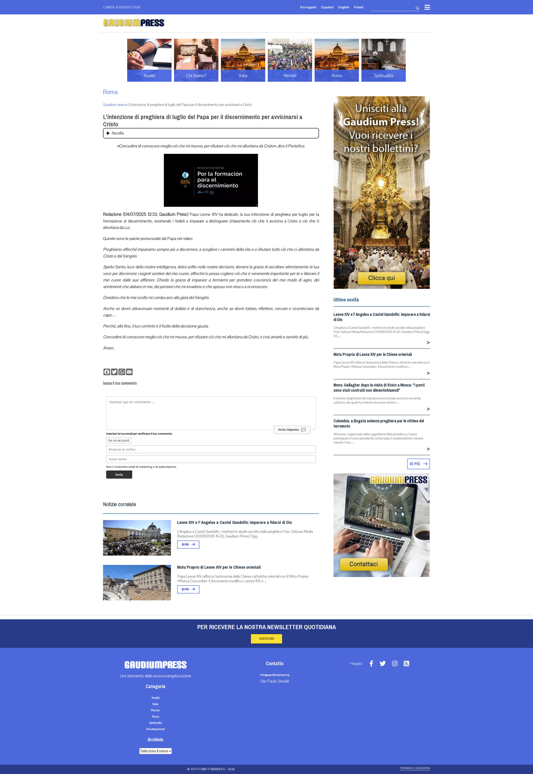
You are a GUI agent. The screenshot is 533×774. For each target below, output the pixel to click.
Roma (110, 92)
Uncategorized (155, 729)
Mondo (155, 710)
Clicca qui (266, 639)
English (343, 7)
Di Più (185, 544)
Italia (155, 704)
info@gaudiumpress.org (274, 675)
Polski (358, 7)
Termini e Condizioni (415, 768)
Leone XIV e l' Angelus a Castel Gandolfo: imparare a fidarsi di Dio (234, 522)
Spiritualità (155, 723)
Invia (119, 475)
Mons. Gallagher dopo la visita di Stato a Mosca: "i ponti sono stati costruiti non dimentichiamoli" (379, 388)
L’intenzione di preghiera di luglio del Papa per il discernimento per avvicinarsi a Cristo (203, 120)
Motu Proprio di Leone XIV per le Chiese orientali (219, 567)
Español (327, 7)
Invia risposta (288, 430)
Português (308, 7)
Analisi (155, 698)
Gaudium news (114, 104)
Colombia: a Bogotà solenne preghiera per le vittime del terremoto (379, 423)
